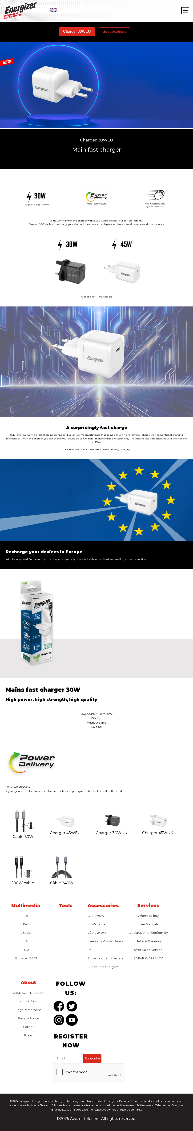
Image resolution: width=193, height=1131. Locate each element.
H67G (25, 924)
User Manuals (148, 924)
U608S (25, 932)
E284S (25, 950)
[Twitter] (72, 1007)
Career (28, 1027)
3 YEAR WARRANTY (148, 958)
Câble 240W (97, 932)
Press (28, 1035)
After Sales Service (148, 950)
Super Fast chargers (103, 967)
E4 (26, 941)
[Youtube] (72, 1021)
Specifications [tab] (114, 31)
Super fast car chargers (105, 958)
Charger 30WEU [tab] (77, 31)
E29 (25, 916)
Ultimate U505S (25, 958)
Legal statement (28, 1010)
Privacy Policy (28, 1018)
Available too (88, 296)
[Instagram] (59, 1021)
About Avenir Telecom (28, 992)
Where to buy (148, 916)
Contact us (28, 1001)
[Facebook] (59, 1007)
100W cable (96, 924)
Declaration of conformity (148, 932)
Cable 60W (96, 916)
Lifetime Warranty (148, 941)
